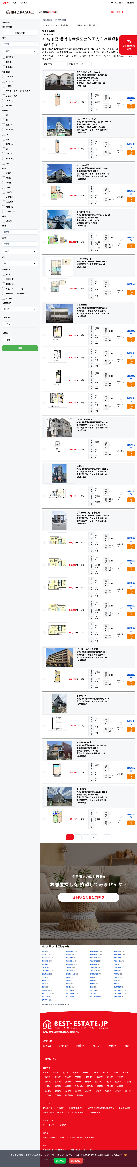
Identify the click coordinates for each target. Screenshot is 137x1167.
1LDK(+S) (10, 129)
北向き (9, 173)
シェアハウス (11, 96)
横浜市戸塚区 (48, 34)
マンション (10, 81)
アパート (10, 76)
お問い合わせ (131, 106)
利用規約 (62, 1125)
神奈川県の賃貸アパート (64, 25)
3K (7, 149)
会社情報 (130, 2)
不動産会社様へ (49, 1137)
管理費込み (10, 57)
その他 (9, 105)
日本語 (47, 1046)
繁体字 (112, 1046)
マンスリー (10, 101)
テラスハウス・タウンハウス (18, 91)
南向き (9, 178)
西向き (9, 187)
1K (7, 120)
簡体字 (80, 1046)
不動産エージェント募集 (53, 1112)
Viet (126, 1046)
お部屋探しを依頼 (75, 1108)
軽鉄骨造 (10, 284)
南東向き (10, 192)
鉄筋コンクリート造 (14, 289)
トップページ (47, 25)
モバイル (23, 2)
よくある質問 (124, 1108)
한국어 (96, 1046)
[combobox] (54, 64)
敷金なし (10, 62)
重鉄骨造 (10, 279)
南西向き (10, 202)
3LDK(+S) (10, 158)
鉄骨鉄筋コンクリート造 (16, 293)
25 (107, 837)
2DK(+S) (9, 139)
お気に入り (47, 1108)
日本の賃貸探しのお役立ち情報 (101, 1108)
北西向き (10, 207)
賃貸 (14, 2)
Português (49, 1058)
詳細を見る (131, 99)
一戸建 (9, 86)
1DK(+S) (9, 125)
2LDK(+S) (10, 144)
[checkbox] (3, 57)
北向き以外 (10, 211)
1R (7, 115)
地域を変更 (20, 32)
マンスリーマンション (77, 1112)
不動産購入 (95, 1112)
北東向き (10, 197)
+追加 (7, 324)
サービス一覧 (116, 3)
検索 (20, 348)
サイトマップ (48, 1125)
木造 (8, 274)
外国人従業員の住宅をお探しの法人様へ (77, 1137)
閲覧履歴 (60, 1108)
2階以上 (9, 221)
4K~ (7, 163)
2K (7, 134)
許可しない (76, 1160)
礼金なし (10, 67)
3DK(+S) (9, 154)
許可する (60, 1160)
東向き (9, 182)
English (63, 1046)
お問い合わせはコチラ (88, 897)
